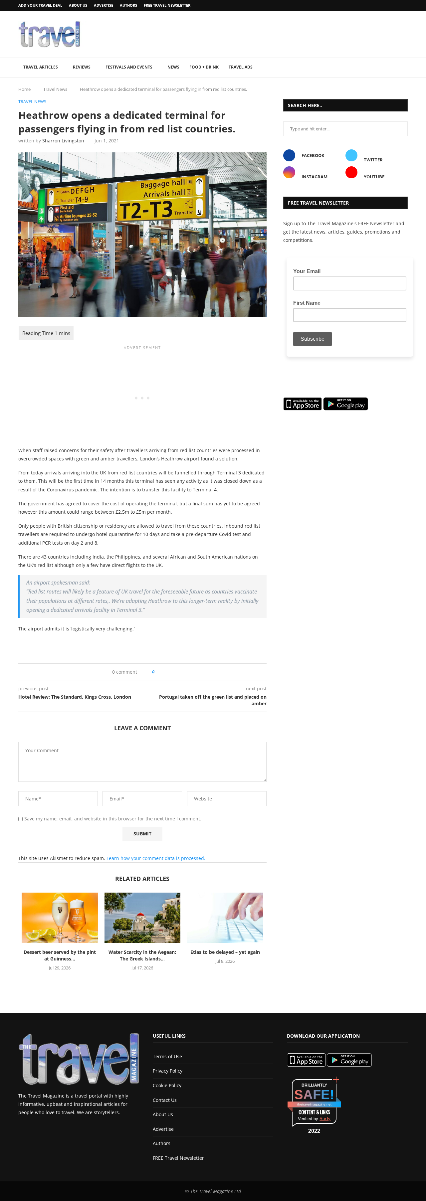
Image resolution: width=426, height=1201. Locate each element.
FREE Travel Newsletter (167, 5)
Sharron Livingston (63, 140)
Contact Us (165, 1100)
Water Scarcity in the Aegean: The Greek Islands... (142, 955)
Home (24, 89)
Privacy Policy (167, 1071)
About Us (78, 5)
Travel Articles (40, 67)
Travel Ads (241, 67)
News (173, 67)
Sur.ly (325, 1118)
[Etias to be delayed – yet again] (225, 918)
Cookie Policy (167, 1085)
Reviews (82, 67)
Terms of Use (167, 1056)
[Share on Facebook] (162, 672)
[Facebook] (388, 5)
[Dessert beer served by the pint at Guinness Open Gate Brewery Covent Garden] (60, 918)
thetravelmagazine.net (314, 1104)
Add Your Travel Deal (40, 5)
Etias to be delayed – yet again (225, 952)
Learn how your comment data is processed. (155, 858)
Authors (128, 5)
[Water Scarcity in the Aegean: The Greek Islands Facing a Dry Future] (143, 918)
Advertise (103, 5)
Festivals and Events (129, 67)
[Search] (404, 67)
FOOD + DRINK (204, 67)
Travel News (55, 89)
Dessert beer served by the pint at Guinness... (60, 955)
